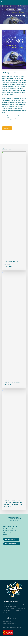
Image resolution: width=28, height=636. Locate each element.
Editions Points (14, 12)
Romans (19, 9)
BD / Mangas (7, 264)
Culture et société (16, 500)
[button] (26, 2)
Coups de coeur (10, 9)
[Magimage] (14, 330)
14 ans (17, 261)
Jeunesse (14, 382)
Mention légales (7, 621)
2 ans (18, 382)
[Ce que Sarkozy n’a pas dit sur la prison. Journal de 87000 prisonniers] (14, 450)
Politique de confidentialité (9, 623)
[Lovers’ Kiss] (14, 210)
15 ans (6, 261)
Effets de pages (15, 19)
